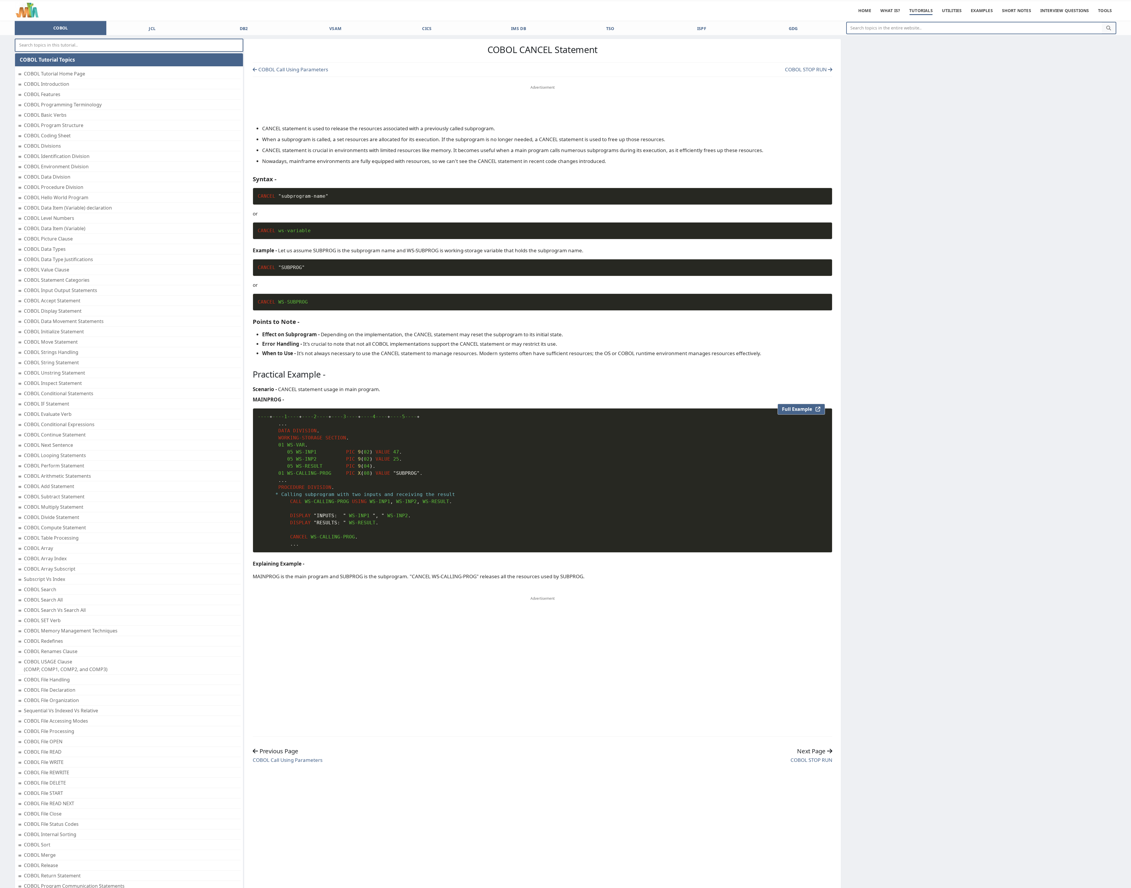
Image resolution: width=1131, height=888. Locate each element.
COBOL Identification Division (57, 156)
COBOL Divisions (42, 146)
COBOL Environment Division (56, 166)
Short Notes (1016, 10)
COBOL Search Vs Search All (55, 610)
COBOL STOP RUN (806, 69)
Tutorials (921, 10)
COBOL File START (43, 793)
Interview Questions (1064, 10)
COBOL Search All (43, 600)
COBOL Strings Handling (51, 352)
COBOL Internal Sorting (50, 834)
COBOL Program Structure (53, 125)
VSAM (335, 28)
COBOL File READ (43, 752)
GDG (793, 28)
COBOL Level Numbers (49, 218)
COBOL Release (41, 865)
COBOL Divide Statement (51, 517)
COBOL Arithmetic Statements (57, 476)
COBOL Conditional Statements (58, 393)
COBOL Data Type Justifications (58, 259)
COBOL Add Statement (49, 486)
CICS (426, 28)
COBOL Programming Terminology (63, 104)
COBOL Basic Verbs (45, 115)
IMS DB (518, 28)
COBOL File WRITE (44, 762)
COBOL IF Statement (46, 404)
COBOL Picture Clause (48, 238)
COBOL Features (42, 94)
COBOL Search (40, 589)
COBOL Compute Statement (55, 527)
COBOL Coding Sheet (47, 135)
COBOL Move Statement (51, 342)
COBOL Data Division (47, 177)
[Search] (1109, 28)
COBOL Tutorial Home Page (54, 73)
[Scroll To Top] (1120, 881)
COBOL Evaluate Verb (48, 414)
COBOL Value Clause (46, 269)
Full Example (799, 409)
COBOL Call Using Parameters (292, 69)
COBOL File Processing (49, 731)
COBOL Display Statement (53, 311)
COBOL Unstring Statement (54, 373)
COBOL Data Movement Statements (64, 321)
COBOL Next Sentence (48, 445)
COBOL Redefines (43, 641)
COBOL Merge (40, 855)
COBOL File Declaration (49, 690)
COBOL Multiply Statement (53, 507)
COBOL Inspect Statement (53, 383)
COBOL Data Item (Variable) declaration (68, 208)
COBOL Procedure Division (53, 187)
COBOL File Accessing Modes (56, 721)
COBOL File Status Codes (51, 824)
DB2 (244, 28)
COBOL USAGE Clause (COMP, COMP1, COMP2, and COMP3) (66, 665)
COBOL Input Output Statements (60, 290)
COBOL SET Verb (42, 620)
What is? (890, 10)
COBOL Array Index (45, 558)
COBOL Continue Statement (55, 434)
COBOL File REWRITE (46, 772)
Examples (982, 10)
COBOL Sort (37, 844)
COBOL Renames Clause (50, 651)
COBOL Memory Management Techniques (71, 630)
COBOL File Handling (47, 679)
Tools (1105, 10)
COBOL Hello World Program (56, 197)
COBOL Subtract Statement (54, 496)
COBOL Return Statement (52, 875)
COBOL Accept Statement (52, 300)
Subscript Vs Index (44, 579)
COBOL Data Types (45, 249)
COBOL (60, 28)
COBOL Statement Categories (57, 280)
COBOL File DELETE (45, 783)
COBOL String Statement (51, 362)
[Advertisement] (542, 106)
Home (864, 10)
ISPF (701, 28)
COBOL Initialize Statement (54, 331)
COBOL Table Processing (51, 538)
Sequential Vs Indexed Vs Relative (61, 710)
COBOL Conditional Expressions (59, 424)
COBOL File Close (43, 813)
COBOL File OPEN (43, 741)
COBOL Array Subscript (49, 569)
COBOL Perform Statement (54, 465)
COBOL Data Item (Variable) (54, 228)
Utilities (952, 10)
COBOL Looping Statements (55, 455)
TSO (610, 28)
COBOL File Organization (51, 700)
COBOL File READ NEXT (49, 803)
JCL (152, 28)
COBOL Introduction (46, 84)
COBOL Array (38, 548)
